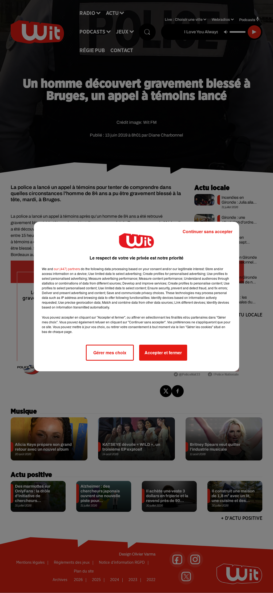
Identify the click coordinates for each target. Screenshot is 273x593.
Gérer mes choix (109, 352)
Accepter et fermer (163, 352)
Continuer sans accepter (207, 231)
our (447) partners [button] (67, 268)
